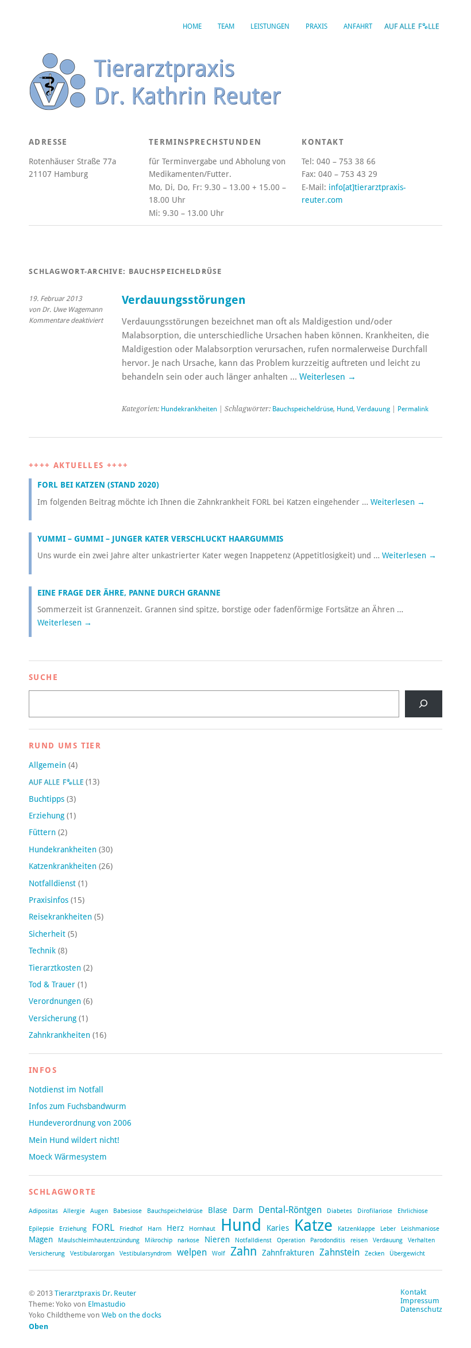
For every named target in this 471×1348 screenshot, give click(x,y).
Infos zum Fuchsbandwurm (77, 1106)
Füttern (42, 832)
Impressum (419, 1300)
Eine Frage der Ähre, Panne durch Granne (129, 592)
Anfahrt (357, 26)
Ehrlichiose (412, 1211)
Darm (243, 1210)
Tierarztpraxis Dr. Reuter (95, 1293)
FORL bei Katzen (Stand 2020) (98, 484)
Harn (154, 1229)
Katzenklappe (356, 1229)
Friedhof (130, 1229)
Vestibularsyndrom (145, 1253)
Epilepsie (41, 1229)
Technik (42, 950)
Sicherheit (47, 933)
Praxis (316, 26)
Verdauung (373, 409)
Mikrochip (158, 1240)
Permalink (412, 409)
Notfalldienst (52, 883)
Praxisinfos (48, 900)
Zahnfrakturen (288, 1252)
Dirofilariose (374, 1211)
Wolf (218, 1253)
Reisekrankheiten (60, 916)
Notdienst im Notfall (66, 1089)
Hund (345, 409)
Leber (388, 1229)
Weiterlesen (327, 377)
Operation (291, 1240)
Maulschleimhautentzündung (99, 1240)
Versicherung (52, 1018)
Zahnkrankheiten (59, 1035)
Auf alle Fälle (411, 26)
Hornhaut (202, 1229)
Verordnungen (55, 1001)
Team (226, 26)
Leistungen (269, 26)
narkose (188, 1240)
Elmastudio (107, 1304)
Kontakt (413, 1292)
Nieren (217, 1239)
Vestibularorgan (92, 1253)
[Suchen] (423, 703)
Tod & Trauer (52, 984)
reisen (359, 1240)
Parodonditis (327, 1240)
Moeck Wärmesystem (68, 1156)
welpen (192, 1252)
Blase (217, 1210)
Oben (38, 1326)
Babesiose (127, 1211)
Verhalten (421, 1240)
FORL (103, 1227)
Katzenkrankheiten (62, 866)
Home (192, 26)
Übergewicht (407, 1253)
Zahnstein (339, 1252)
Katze (313, 1225)
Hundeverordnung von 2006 (80, 1122)
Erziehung (46, 815)
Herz (175, 1228)
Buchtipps (46, 799)
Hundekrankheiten (189, 409)
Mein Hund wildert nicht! (74, 1140)
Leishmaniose (420, 1229)
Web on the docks (131, 1315)
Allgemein (47, 765)
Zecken (374, 1253)
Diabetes (339, 1211)
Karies (278, 1228)
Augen (99, 1211)
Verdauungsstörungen (184, 300)
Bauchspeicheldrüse (302, 409)
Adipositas (43, 1211)
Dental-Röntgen (290, 1210)
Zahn (243, 1251)
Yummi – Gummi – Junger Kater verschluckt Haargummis (160, 538)
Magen (41, 1239)
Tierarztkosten (55, 967)
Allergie (74, 1211)
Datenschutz (421, 1309)
